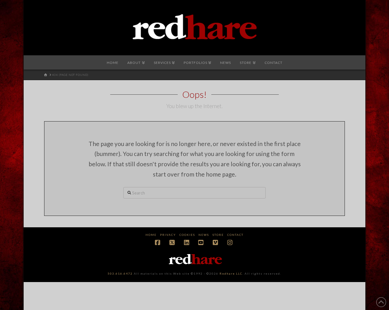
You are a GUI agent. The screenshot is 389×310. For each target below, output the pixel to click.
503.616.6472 (120, 273)
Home (151, 234)
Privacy (168, 234)
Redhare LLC (231, 273)
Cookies (187, 234)
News (203, 234)
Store (218, 234)
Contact (235, 234)
